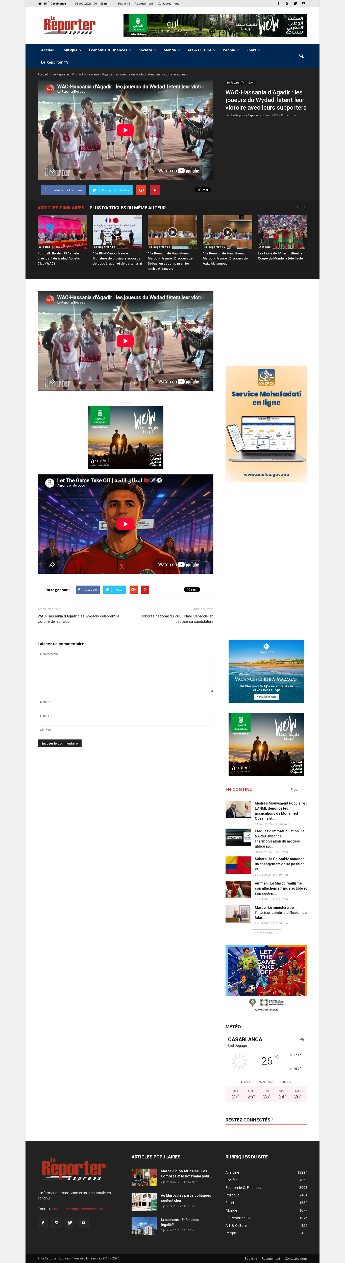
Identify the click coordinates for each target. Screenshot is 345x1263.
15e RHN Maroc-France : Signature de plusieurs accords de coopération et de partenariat (117, 258)
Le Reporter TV (54, 62)
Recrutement (144, 3)
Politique (69, 50)
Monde (170, 50)
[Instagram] (287, 3)
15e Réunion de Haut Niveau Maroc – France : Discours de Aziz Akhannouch (225, 258)
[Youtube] (303, 3)
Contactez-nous (168, 3)
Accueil (47, 50)
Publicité (124, 3)
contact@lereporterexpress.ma (77, 1208)
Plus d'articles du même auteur (128, 207)
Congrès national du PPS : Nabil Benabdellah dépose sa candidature (176, 619)
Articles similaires (61, 207)
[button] (301, 56)
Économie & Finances (108, 50)
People (229, 50)
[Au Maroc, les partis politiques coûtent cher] (144, 1202)
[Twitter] (295, 3)
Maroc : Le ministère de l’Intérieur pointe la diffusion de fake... (281, 913)
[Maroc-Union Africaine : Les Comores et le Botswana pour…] (144, 1177)
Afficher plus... (265, 933)
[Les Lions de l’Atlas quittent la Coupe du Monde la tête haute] (282, 232)
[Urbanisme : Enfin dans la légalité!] (144, 1226)
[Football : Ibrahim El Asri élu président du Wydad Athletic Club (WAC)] (62, 232)
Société (145, 50)
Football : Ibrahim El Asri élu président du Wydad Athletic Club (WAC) (59, 258)
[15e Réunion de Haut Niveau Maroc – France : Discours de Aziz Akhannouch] (227, 232)
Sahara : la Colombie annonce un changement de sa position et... (280, 864)
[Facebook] (278, 3)
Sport (251, 50)
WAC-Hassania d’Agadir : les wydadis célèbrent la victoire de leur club (78, 619)
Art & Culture (199, 50)
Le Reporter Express (244, 115)
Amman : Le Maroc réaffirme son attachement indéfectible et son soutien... (281, 888)
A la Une (45, 247)
